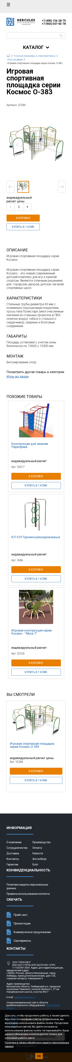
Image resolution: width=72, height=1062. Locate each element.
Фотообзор (39, 858)
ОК (39, 1056)
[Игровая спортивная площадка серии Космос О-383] (36, 143)
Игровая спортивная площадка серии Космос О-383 (32, 745)
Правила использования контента (28, 893)
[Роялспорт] (21, 24)
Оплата (37, 847)
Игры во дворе (18, 376)
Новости (37, 853)
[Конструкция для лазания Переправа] (36, 420)
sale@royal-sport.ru (24, 997)
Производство (41, 842)
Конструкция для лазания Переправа (29, 445)
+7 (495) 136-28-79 (54, 20)
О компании (14, 842)
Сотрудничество (17, 847)
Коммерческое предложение (32, 932)
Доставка (13, 853)
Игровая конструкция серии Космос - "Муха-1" (31, 632)
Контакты (13, 858)
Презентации (22, 923)
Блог (35, 864)
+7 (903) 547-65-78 (54, 23)
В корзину (23, 218)
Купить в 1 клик (23, 226)
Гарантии (12, 864)
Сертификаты (22, 940)
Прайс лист (21, 914)
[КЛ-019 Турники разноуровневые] (36, 513)
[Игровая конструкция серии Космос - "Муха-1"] (36, 607)
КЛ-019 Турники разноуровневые (35, 537)
